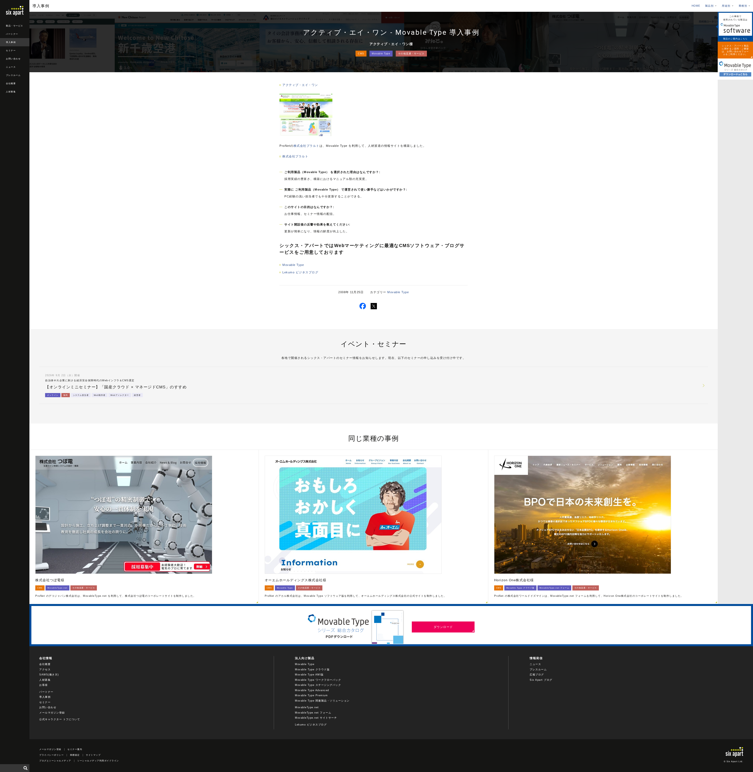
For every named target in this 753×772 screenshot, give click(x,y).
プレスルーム (13, 75)
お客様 (43, 684)
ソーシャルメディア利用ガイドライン (98, 760)
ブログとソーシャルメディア (55, 760)
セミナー (11, 50)
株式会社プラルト (306, 145)
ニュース (11, 67)
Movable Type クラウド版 (312, 669)
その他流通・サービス (411, 53)
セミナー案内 (74, 749)
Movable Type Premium (311, 695)
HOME (696, 5)
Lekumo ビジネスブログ (300, 272)
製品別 (709, 5)
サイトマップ (93, 755)
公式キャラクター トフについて (59, 719)
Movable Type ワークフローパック (318, 679)
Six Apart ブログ (541, 679)
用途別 (726, 5)
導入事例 (11, 42)
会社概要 (11, 83)
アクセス (45, 669)
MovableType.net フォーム (313, 712)
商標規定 (75, 755)
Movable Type (381, 53)
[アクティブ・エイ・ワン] (305, 135)
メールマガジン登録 (52, 712)
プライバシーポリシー (51, 755)
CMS (361, 53)
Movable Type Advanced (312, 690)
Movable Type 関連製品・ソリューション (322, 700)
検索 (25, 768)
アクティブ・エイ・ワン (300, 85)
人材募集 (11, 91)
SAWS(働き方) (49, 674)
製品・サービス (14, 26)
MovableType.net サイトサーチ (316, 717)
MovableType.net (307, 707)
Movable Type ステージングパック (318, 684)
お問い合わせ (13, 58)
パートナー (12, 34)
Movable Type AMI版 (309, 674)
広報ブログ (537, 674)
